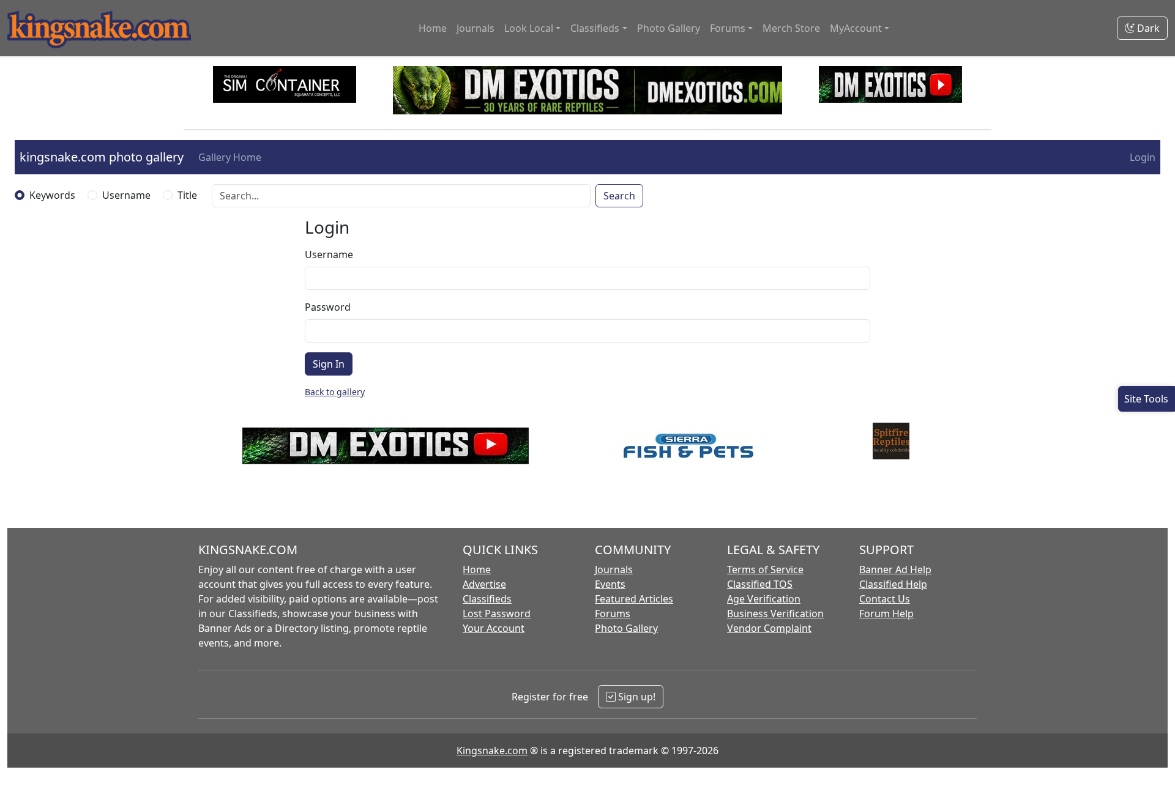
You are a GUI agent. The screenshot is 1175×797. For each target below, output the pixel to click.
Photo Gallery (668, 28)
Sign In (329, 364)
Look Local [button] (528, 28)
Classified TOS (760, 584)
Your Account (493, 628)
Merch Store (791, 28)
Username (126, 195)
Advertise (484, 584)
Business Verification (775, 613)
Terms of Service (765, 569)
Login (1142, 157)
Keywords (52, 195)
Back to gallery (335, 392)
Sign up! (635, 696)
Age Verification (763, 599)
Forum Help (886, 613)
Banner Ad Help (895, 569)
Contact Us (884, 599)
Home (433, 28)
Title (187, 195)
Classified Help (893, 584)
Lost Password (497, 613)
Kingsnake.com (492, 750)
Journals (475, 28)
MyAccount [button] (856, 28)
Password (328, 307)
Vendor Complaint (769, 628)
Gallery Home (229, 157)
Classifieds (487, 599)
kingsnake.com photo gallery (102, 157)
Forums (612, 613)
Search (619, 195)
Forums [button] (727, 28)
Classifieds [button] (594, 28)
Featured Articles (634, 599)
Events (610, 584)
